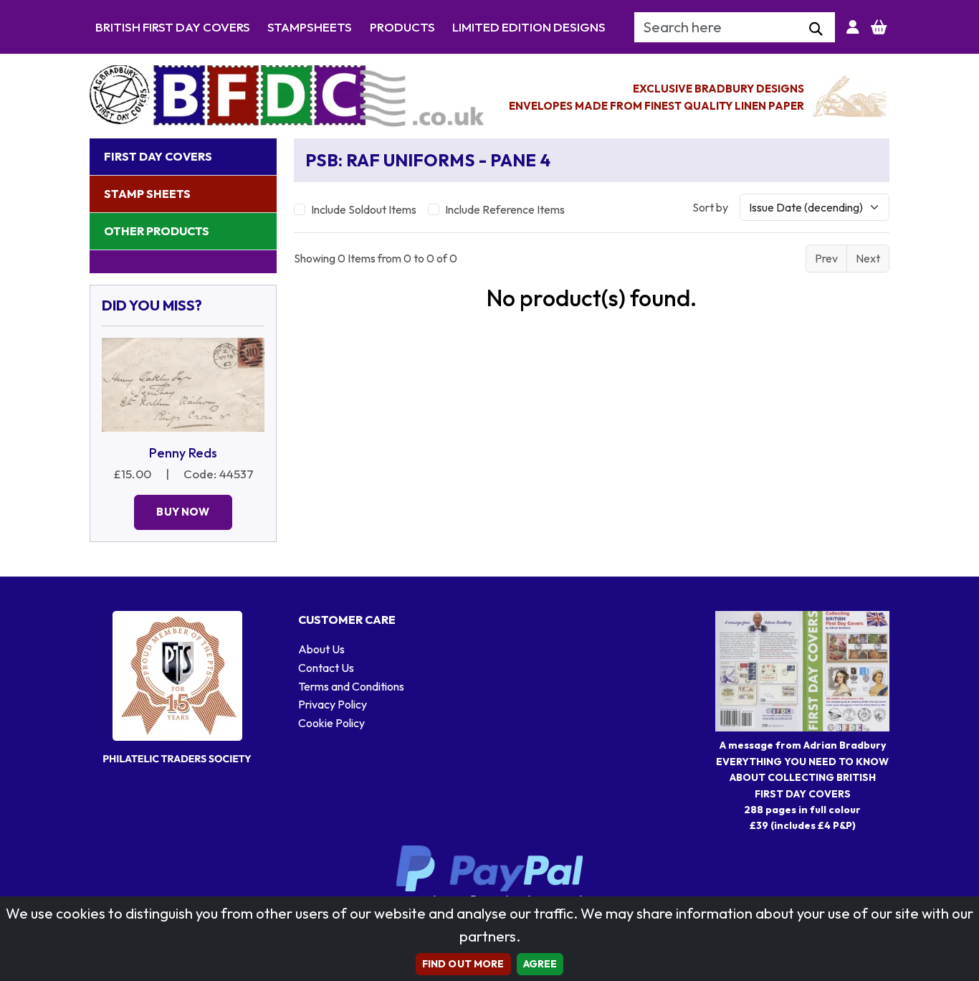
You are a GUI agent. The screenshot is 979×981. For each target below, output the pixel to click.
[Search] (816, 29)
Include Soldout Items (363, 209)
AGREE (540, 963)
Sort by (710, 207)
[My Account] (852, 27)
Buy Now (182, 511)
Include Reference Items (505, 209)
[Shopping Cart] (879, 27)
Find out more (463, 963)
